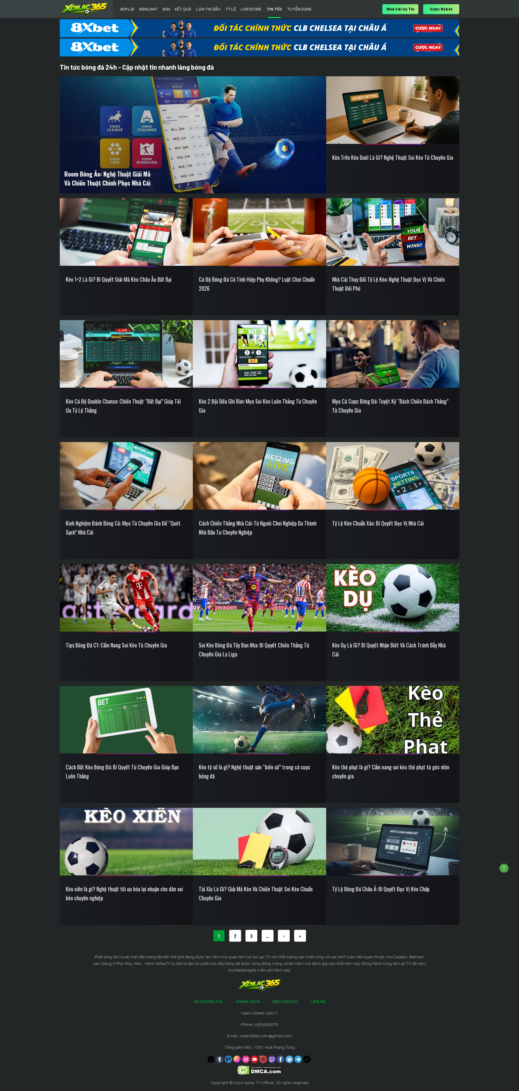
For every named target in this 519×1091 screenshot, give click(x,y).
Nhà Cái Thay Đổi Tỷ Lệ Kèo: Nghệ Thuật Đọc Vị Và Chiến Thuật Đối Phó (388, 283)
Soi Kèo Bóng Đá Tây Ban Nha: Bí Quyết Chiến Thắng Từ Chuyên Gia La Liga (254, 649)
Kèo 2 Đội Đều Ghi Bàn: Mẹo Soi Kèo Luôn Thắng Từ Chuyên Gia (258, 405)
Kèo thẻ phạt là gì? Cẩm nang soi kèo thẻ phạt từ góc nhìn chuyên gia (390, 771)
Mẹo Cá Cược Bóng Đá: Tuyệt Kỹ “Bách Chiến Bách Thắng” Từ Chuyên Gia (390, 405)
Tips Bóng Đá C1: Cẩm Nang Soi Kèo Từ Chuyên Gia (116, 645)
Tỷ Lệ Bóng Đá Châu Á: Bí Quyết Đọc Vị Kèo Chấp (380, 889)
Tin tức (274, 8)
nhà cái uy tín (400, 8)
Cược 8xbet (441, 8)
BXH (166, 8)
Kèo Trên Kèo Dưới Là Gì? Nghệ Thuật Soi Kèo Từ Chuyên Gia (392, 157)
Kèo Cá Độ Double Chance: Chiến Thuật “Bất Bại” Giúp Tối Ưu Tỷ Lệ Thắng (123, 405)
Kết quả (183, 8)
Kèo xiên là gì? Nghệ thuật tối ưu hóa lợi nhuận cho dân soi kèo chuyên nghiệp (124, 893)
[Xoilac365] (84, 9)
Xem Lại (127, 8)
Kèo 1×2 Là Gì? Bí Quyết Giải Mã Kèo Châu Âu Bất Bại (118, 279)
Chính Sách (247, 1001)
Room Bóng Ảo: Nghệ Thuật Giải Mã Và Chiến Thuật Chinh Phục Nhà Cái (107, 178)
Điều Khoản (285, 1001)
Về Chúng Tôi (208, 1001)
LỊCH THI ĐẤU (208, 8)
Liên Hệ (318, 1001)
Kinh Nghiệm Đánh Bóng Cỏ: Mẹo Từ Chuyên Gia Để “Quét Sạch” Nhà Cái (123, 527)
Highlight (148, 8)
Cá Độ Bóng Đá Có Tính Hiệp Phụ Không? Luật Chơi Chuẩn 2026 (257, 283)
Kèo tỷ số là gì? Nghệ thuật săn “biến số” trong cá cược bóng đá (254, 771)
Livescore (251, 8)
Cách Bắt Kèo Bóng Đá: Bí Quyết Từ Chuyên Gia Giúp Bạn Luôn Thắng (122, 771)
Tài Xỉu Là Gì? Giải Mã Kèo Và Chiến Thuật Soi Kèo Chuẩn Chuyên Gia (256, 893)
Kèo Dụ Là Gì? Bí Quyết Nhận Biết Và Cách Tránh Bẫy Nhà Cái (389, 649)
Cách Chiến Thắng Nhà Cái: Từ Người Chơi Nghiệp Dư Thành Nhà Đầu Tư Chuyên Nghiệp (258, 527)
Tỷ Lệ (230, 8)
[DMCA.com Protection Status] (259, 1070)
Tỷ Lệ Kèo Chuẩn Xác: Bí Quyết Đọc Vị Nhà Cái (378, 523)
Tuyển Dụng (299, 8)
